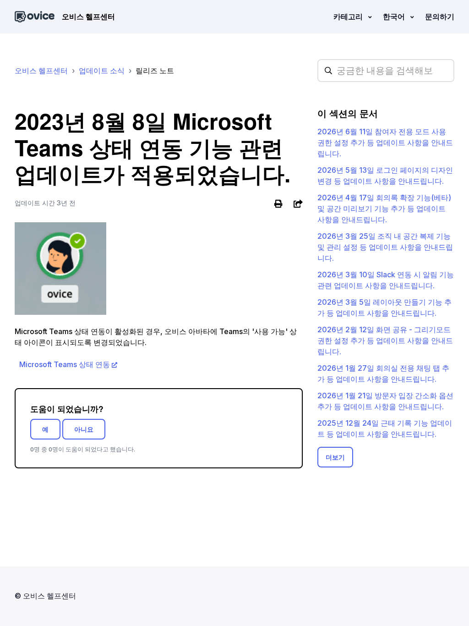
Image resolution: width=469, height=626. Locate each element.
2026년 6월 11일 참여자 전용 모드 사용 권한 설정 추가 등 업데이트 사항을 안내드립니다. (385, 142)
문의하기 (439, 16)
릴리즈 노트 (155, 70)
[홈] (35, 16)
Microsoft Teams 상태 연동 (64, 364)
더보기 (335, 457)
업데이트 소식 (102, 70)
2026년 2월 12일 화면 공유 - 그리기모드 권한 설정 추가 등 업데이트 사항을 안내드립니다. (385, 340)
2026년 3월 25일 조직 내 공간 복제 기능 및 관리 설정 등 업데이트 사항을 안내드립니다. (385, 247)
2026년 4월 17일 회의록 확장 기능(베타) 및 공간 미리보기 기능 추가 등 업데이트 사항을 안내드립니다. (384, 208)
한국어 (395, 16)
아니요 (83, 429)
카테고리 (349, 16)
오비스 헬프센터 (41, 70)
